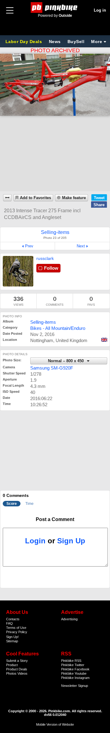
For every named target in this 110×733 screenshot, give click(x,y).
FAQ (9, 623)
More (96, 41)
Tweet (99, 197)
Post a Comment (55, 519)
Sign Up (71, 541)
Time (29, 503)
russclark (45, 258)
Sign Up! (12, 637)
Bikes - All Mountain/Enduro (57, 328)
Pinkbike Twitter (72, 665)
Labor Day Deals (24, 41)
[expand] (7, 197)
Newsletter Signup (74, 685)
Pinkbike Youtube (73, 673)
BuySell (76, 41)
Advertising (69, 619)
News (55, 41)
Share (99, 204)
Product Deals (16, 669)
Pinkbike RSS (71, 660)
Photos (11, 673)
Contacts (13, 619)
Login (35, 541)
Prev (29, 246)
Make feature (74, 198)
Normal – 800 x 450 (66, 361)
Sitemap (12, 641)
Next (81, 246)
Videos (22, 673)
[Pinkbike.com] (55, 7)
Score (11, 503)
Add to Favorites (35, 198)
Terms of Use (16, 627)
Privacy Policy (16, 632)
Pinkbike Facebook (75, 669)
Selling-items (43, 322)
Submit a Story (17, 660)
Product (12, 665)
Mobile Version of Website (55, 724)
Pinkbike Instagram (75, 678)
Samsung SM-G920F (51, 367)
